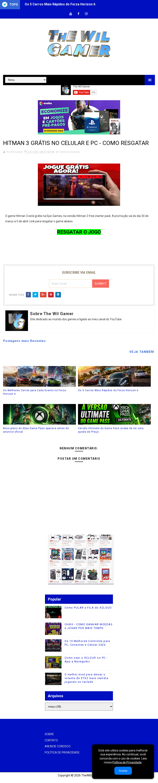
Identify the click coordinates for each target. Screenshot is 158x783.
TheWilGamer (90, 775)
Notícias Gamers (70, 151)
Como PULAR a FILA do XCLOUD (88, 607)
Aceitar (123, 770)
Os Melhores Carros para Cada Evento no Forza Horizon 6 (34, 392)
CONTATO (51, 740)
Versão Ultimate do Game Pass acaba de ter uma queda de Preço (111, 430)
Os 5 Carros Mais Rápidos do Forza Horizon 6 (108, 390)
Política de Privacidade (127, 762)
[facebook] (79, 14)
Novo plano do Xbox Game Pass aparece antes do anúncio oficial (75, 5)
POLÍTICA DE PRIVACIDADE (62, 752)
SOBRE (49, 734)
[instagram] (86, 14)
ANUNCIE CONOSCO (58, 746)
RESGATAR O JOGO (79, 232)
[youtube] (71, 14)
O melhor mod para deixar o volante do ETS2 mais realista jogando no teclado (86, 678)
